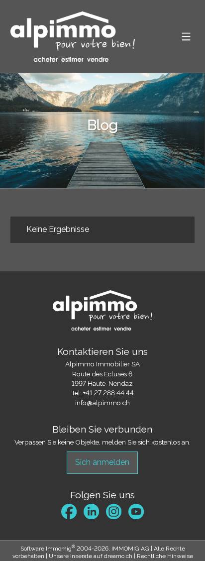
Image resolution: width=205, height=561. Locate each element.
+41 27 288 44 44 (108, 393)
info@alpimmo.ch (102, 403)
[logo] (72, 36)
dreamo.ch (118, 556)
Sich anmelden (102, 462)
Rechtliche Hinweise (165, 556)
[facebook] (69, 511)
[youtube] (136, 511)
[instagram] (113, 511)
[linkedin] (91, 511)
